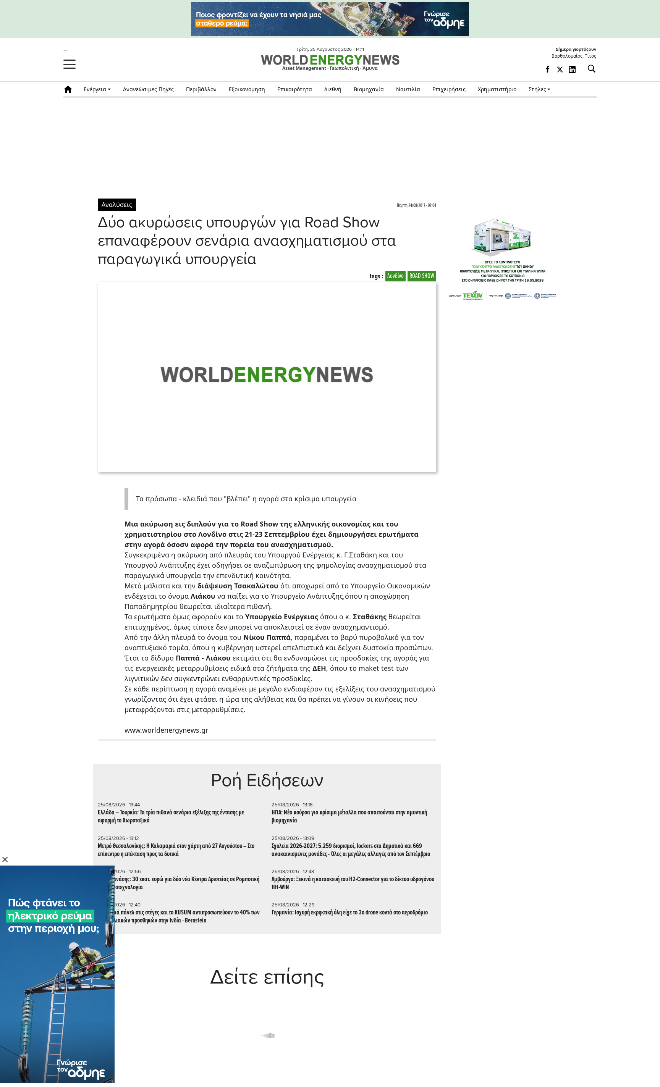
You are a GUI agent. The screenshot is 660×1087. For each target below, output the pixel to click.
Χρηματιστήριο (497, 89)
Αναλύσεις (117, 204)
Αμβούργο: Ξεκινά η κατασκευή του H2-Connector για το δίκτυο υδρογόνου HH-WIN (353, 883)
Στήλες (537, 89)
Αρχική (70, 89)
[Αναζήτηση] (588, 69)
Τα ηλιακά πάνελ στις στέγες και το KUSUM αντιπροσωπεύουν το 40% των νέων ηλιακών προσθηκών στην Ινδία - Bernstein (179, 917)
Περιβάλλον (201, 89)
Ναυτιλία (408, 89)
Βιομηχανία (369, 89)
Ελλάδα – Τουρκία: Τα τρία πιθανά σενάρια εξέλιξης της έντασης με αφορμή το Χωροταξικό (171, 817)
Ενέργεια (95, 89)
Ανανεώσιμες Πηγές (148, 89)
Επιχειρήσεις (449, 89)
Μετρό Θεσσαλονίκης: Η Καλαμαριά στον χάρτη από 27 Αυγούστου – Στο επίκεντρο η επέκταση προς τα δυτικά (176, 850)
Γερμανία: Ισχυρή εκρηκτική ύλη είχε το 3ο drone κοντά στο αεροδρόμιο (350, 913)
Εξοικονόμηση (247, 89)
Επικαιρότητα (294, 89)
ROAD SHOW (421, 276)
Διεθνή (332, 89)
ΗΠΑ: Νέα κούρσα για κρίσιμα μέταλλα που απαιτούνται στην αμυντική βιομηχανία (349, 817)
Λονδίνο (395, 276)
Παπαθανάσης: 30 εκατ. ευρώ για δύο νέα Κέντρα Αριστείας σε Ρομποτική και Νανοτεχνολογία (178, 883)
